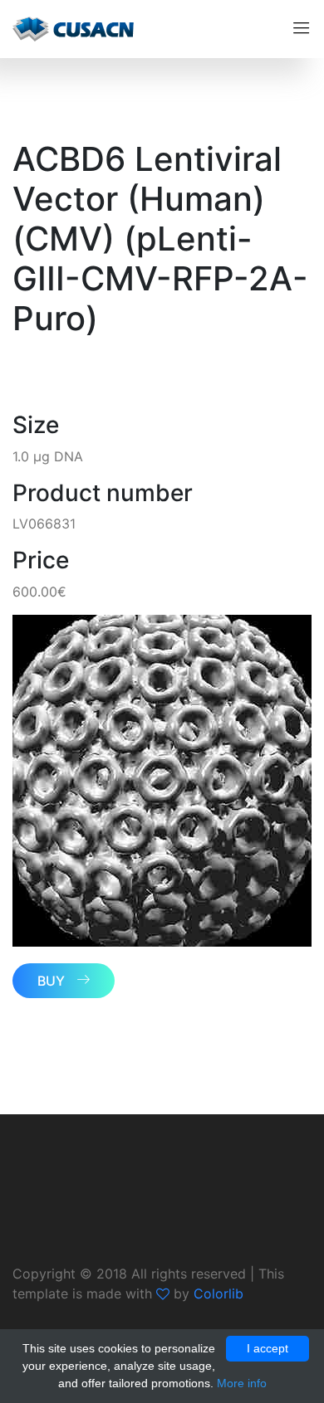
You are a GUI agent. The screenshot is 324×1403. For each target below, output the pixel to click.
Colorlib (218, 1293)
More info (242, 1383)
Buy (51, 980)
